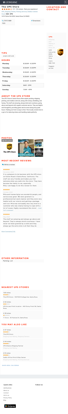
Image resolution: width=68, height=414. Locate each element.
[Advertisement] (23, 31)
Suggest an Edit (51, 67)
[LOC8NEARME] (10, 2)
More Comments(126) (8, 231)
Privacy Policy (7, 398)
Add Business (7, 388)
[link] (10, 148)
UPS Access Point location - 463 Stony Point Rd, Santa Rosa (22, 307)
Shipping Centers (10, 11)
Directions (36, 21)
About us (6, 390)
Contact (6, 393)
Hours (3, 14)
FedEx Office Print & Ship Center (14, 357)
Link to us (6, 395)
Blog (4, 400)
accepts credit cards (8, 56)
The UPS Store (8, 334)
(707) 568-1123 (7, 22)
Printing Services (21, 11)
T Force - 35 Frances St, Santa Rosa (15, 317)
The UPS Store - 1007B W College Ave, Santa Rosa (20, 297)
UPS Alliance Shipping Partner (13, 346)
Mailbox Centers (32, 11)
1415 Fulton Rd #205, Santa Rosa (52, 54)
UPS (3, 11)
